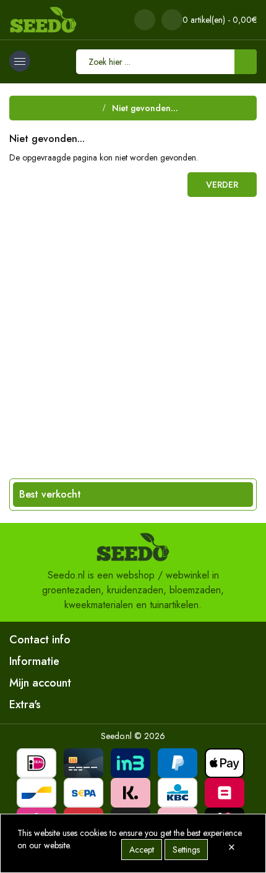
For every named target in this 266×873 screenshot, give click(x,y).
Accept (141, 849)
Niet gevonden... (145, 108)
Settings (186, 849)
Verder (222, 184)
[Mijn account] (144, 20)
